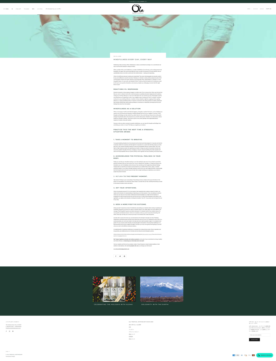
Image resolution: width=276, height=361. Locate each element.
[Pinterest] (12, 331)
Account (255, 8)
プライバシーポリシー (134, 332)
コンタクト (131, 329)
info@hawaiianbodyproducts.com (13, 328)
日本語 (248, 8)
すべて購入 (6, 8)
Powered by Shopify (10, 356)
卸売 (33, 8)
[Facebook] (6, 331)
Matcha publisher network (147, 234)
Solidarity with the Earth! (155, 304)
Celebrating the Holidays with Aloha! (113, 304)
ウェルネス (26, 8)
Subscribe (254, 339)
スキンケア (18, 8)
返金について (132, 334)
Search (262, 8)
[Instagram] (9, 331)
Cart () (268, 8)
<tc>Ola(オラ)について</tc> (53, 8)
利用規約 (131, 336)
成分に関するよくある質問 (135, 324)
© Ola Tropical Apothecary (14, 354)
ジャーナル (39, 8)
